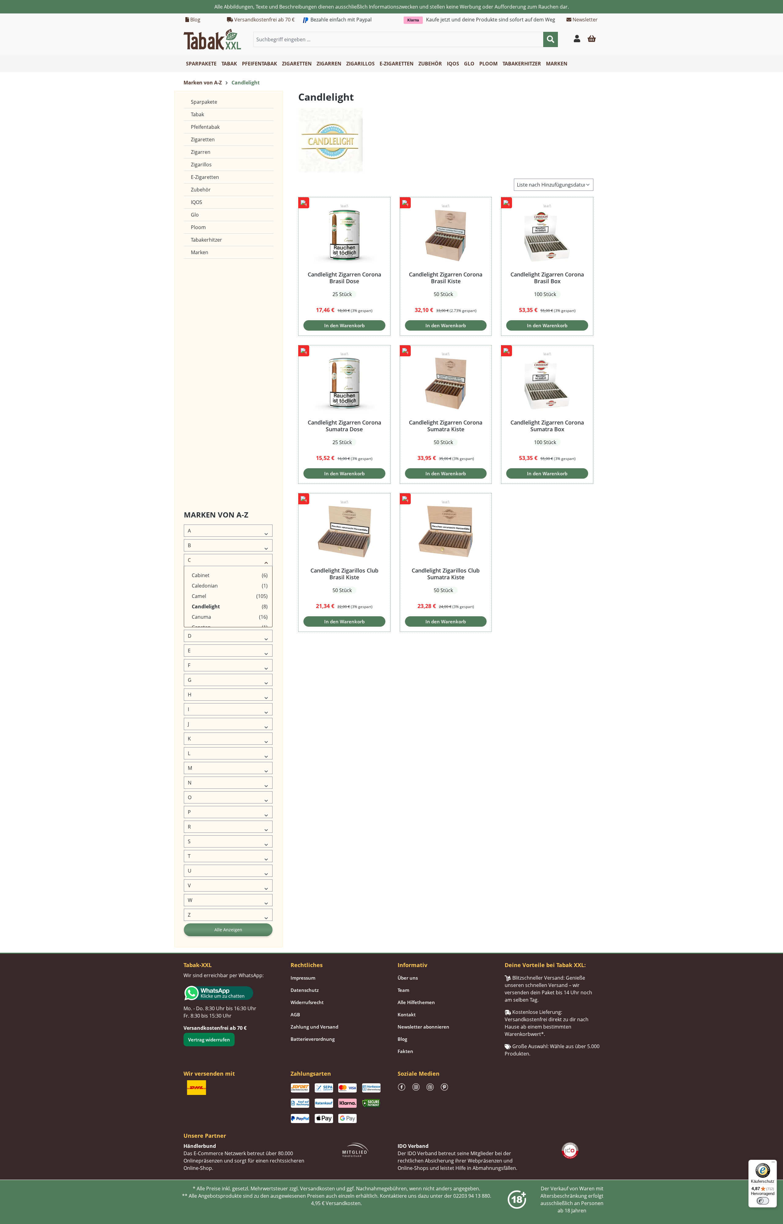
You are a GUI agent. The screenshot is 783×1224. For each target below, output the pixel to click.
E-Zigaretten (205, 177)
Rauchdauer (198, 406)
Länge (193, 377)
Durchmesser (200, 288)
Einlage (194, 303)
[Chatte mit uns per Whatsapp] (231, 993)
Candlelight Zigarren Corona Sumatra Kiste (445, 425)
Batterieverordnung (313, 1039)
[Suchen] (550, 39)
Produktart (197, 391)
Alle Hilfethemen (416, 1002)
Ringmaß (195, 421)
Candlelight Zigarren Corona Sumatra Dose (344, 425)
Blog (194, 19)
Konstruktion (199, 362)
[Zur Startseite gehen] (212, 38)
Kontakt (407, 1014)
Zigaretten (203, 139)
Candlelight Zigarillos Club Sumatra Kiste (446, 573)
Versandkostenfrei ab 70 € (264, 19)
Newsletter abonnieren (423, 1027)
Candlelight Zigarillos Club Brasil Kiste (344, 573)
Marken (199, 252)
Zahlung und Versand (314, 1027)
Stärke (193, 465)
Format (194, 333)
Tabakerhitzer (206, 239)
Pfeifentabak (205, 127)
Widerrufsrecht (307, 1002)
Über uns (408, 978)
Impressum (303, 978)
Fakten (405, 1051)
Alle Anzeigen (228, 930)
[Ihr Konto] (577, 39)
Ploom (198, 227)
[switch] (763, 1200)
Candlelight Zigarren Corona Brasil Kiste (445, 277)
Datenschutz (305, 990)
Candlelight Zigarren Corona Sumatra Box (547, 425)
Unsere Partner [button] (205, 1135)
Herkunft (195, 347)
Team (403, 990)
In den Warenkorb (344, 325)
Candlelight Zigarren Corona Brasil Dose (344, 277)
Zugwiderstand (201, 435)
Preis (192, 479)
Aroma (193, 450)
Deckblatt (196, 274)
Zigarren (200, 152)
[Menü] (773, 1163)
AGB (295, 1014)
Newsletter (584, 19)
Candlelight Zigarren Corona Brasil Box (547, 277)
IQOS (196, 202)
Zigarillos (201, 164)
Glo (195, 214)
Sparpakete (204, 101)
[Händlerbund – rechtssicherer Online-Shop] (355, 1149)
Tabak (197, 114)
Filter (192, 318)
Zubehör (201, 189)
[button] (591, 39)
